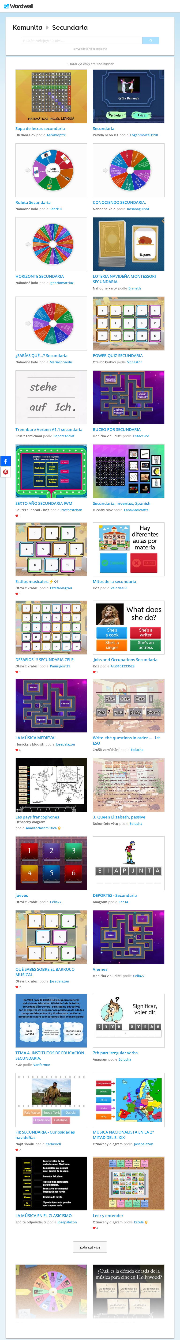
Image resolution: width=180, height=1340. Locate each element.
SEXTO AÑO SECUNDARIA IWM (43, 503)
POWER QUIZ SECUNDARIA (118, 355)
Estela (139, 1222)
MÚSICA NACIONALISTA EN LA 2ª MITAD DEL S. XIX (124, 1134)
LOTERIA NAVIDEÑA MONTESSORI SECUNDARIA (125, 279)
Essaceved (141, 436)
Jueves (21, 895)
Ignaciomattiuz (62, 283)
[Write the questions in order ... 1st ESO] (129, 706)
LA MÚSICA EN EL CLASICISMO (43, 1215)
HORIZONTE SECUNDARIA (40, 276)
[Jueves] (51, 863)
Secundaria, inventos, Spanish (121, 503)
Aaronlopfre (56, 135)
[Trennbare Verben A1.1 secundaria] (51, 397)
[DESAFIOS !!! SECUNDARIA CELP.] (51, 628)
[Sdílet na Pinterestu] (5, 472)
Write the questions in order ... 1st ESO (127, 740)
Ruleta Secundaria (33, 202)
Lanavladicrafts (136, 510)
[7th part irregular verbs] (129, 1021)
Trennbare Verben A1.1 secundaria (48, 429)
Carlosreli (53, 1144)
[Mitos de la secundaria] (129, 549)
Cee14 (123, 902)
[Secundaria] (129, 96)
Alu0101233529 (123, 666)
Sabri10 (56, 209)
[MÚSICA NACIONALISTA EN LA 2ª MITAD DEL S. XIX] (129, 1100)
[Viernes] (129, 937)
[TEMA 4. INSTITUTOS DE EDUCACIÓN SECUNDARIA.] (51, 1021)
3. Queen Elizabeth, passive (119, 817)
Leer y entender (108, 1215)
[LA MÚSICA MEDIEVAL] (51, 706)
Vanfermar (41, 1064)
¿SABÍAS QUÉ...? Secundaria (41, 355)
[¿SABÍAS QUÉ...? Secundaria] (51, 323)
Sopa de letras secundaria (40, 128)
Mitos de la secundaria (114, 581)
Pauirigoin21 (60, 666)
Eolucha (137, 749)
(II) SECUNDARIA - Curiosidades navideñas (45, 1134)
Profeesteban (71, 510)
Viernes (100, 969)
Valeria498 (119, 588)
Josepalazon (65, 744)
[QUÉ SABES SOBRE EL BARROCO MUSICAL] (51, 937)
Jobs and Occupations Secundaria (125, 659)
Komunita (28, 27)
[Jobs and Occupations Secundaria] (129, 628)
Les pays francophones (37, 817)
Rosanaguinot (138, 209)
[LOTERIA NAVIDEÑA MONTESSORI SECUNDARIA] (129, 244)
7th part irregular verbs (115, 1052)
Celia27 (55, 902)
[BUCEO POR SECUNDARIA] (129, 397)
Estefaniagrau (61, 588)
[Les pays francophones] (51, 785)
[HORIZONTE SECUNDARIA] (51, 244)
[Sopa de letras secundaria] (51, 96)
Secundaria (70, 27)
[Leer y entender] (129, 1184)
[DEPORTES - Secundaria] (129, 863)
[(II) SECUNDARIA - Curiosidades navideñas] (51, 1100)
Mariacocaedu (61, 362)
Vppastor (134, 362)
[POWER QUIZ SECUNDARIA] (129, 323)
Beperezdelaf (63, 436)
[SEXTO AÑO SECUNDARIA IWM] (51, 471)
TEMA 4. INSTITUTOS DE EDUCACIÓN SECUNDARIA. (50, 1055)
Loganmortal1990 (144, 135)
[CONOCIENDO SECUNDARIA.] (129, 170)
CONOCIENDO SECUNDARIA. (119, 202)
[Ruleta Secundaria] (51, 170)
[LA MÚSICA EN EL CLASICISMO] (51, 1184)
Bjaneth (134, 288)
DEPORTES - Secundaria (115, 895)
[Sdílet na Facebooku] (5, 461)
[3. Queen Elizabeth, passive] (129, 785)
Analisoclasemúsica (41, 828)
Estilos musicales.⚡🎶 (37, 581)
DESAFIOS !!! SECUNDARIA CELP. (45, 659)
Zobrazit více (90, 1247)
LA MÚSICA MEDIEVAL (35, 737)
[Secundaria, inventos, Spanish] (129, 471)
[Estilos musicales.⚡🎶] (51, 549)
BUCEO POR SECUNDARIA (117, 429)
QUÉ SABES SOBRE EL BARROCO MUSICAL (45, 972)
